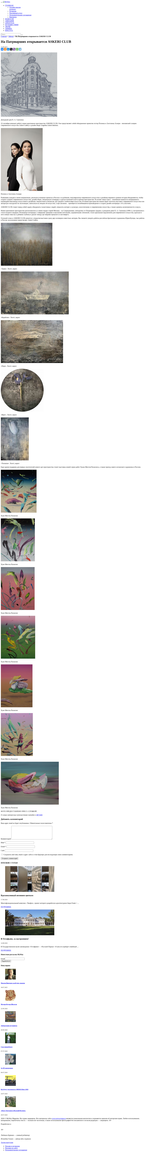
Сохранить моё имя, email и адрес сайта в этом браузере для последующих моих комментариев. (38, 855)
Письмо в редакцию (12, 1146)
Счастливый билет (7, 1047)
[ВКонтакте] (2, 49)
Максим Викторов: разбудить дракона (13, 983)
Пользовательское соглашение (16, 1150)
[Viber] (14, 49)
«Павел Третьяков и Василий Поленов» (13, 1110)
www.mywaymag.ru (59, 1118)
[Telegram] (20, 49)
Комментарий (6, 839)
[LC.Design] (6, 1126)
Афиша (11, 36)
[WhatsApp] (17, 49)
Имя (3, 842)
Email (3, 846)
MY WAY (39, 815)
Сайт (2, 850)
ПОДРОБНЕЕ (6, 907)
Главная (4, 36)
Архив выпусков (7, 1142)
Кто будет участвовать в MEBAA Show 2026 (14, 1089)
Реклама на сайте (11, 1148)
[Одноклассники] (5, 49)
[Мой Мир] (8, 49)
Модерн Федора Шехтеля (9, 1004)
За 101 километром (7, 1068)
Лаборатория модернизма (9, 1025)
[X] (11, 49)
